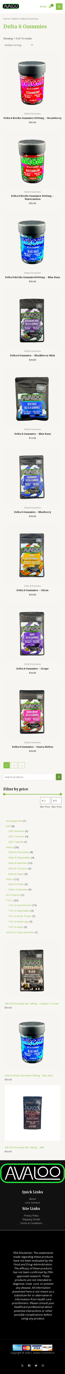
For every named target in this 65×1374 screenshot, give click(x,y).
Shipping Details (31, 1219)
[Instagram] (43, 1365)
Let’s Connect (32, 1202)
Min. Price (45, 806)
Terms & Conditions (31, 1223)
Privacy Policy (31, 1215)
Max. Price (57, 806)
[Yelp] (22, 1365)
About (32, 1198)
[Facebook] (29, 1365)
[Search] (59, 777)
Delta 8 (15, 18)
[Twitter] (36, 1365)
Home (6, 18)
